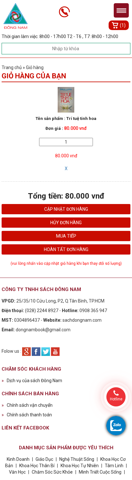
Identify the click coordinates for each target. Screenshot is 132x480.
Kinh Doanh (18, 459)
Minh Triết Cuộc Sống (100, 472)
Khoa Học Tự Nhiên (80, 465)
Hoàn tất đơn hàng (66, 249)
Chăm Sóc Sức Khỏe (52, 472)
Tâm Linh (114, 465)
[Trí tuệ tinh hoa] (66, 99)
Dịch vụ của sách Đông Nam (32, 380)
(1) (123, 25)
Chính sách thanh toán (27, 414)
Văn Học (17, 472)
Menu (121, 10)
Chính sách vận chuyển (27, 405)
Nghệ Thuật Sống (76, 459)
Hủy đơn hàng (66, 222)
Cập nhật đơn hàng (66, 209)
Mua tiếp (66, 236)
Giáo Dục (44, 459)
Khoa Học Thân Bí (37, 465)
